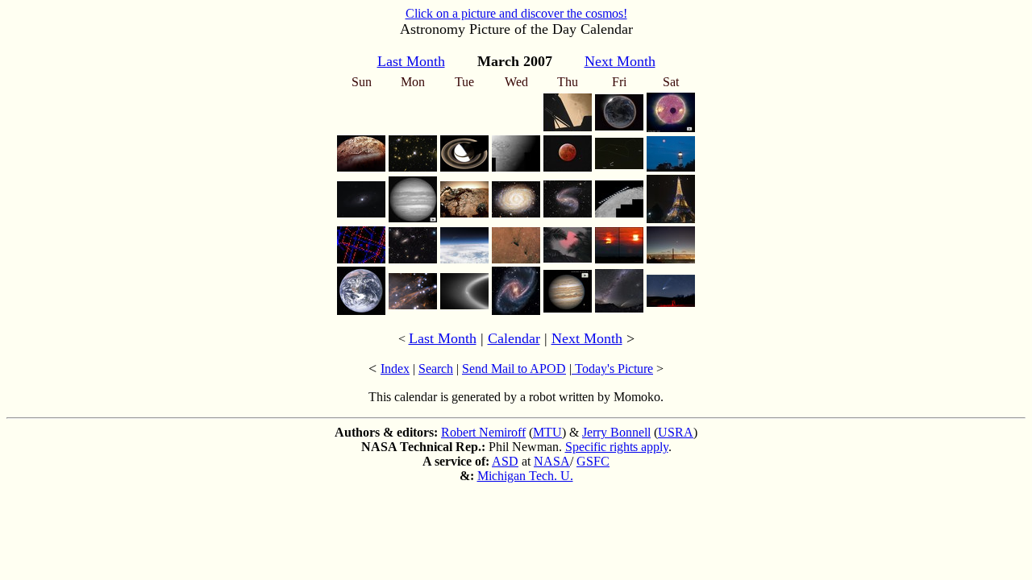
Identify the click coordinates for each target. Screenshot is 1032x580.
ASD (505, 461)
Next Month (586, 338)
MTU (547, 432)
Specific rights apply (616, 447)
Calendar (514, 338)
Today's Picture (612, 368)
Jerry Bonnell (616, 432)
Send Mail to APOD (514, 368)
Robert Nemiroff (483, 432)
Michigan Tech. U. (525, 476)
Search (435, 368)
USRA (675, 432)
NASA (552, 461)
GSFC (593, 461)
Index (395, 368)
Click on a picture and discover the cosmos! (516, 13)
